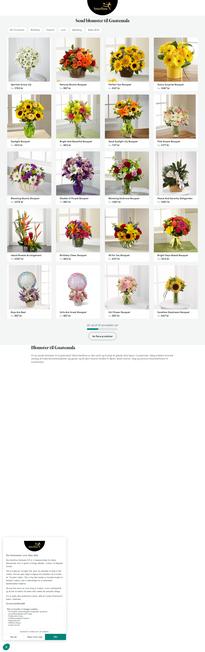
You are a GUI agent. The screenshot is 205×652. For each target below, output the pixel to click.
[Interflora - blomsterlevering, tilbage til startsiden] (102, 8)
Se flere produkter (102, 336)
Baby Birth (93, 29)
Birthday (35, 29)
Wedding (77, 29)
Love (63, 29)
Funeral (50, 29)
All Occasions (17, 29)
